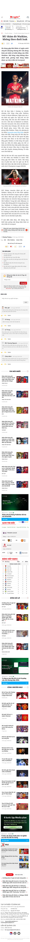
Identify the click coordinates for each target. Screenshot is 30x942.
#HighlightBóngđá (17, 24)
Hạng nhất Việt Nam (21, 527)
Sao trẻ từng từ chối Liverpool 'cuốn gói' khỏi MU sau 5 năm (8, 805)
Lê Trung (7, 330)
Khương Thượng (7, 237)
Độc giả (7, 308)
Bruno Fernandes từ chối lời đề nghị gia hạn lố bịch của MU (8, 782)
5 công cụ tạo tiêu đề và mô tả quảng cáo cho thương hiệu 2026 (14, 679)
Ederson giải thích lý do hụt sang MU (8, 737)
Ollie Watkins (11, 240)
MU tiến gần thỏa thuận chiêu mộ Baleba (8, 770)
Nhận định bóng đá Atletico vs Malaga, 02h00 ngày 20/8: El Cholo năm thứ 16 (15, 895)
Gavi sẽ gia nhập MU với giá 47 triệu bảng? (8, 793)
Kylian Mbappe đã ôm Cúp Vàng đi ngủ (9, 857)
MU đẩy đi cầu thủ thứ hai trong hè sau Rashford (14, 263)
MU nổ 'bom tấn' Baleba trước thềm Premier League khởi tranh (8, 693)
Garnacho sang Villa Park (15, 132)
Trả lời (9, 315)
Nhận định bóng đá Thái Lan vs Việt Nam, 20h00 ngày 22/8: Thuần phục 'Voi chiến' (8, 469)
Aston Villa (19, 240)
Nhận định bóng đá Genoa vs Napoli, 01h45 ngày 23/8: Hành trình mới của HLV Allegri (8, 378)
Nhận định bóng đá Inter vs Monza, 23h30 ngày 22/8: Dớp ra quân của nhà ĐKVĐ (8, 483)
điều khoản (8, 288)
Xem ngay (5, 519)
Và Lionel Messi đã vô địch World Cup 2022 (9, 864)
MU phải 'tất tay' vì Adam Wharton (7, 715)
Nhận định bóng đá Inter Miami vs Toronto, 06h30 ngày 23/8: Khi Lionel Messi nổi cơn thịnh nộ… (8, 424)
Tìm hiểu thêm (5, 840)
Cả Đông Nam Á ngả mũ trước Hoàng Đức (8, 603)
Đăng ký (23, 283)
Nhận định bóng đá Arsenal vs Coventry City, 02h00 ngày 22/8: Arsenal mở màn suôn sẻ (8, 646)
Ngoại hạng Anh (15, 564)
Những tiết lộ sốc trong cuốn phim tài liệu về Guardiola (8, 632)
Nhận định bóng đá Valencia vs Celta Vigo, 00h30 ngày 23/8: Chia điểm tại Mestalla (8, 440)
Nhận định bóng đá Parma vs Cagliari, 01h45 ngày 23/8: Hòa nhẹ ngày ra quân (8, 454)
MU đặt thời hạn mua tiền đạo (12, 257)
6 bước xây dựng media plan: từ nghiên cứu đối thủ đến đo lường (14, 836)
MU (5, 240)
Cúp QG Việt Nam (11, 527)
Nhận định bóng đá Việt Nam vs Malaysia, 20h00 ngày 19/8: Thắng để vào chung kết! (8, 617)
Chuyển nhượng (8, 33)
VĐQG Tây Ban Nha (6, 399)
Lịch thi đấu (8, 523)
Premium (12, 21)
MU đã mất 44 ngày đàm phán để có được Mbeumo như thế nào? (15, 267)
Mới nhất (5, 21)
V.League (4, 527)
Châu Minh (8, 356)
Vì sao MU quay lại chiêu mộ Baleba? (7, 759)
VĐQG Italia (4, 383)
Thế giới (4, 430)
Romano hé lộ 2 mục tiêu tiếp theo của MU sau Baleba (8, 749)
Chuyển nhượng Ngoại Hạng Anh (22, 33)
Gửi (26, 302)
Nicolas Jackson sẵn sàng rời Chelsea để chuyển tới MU (14, 254)
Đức (3, 414)
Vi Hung (7, 319)
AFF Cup (4, 473)
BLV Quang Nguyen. (11, 343)
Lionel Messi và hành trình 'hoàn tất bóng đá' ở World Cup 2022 (9, 849)
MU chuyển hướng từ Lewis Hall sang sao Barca (7, 727)
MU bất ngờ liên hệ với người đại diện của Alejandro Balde (8, 705)
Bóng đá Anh (20, 21)
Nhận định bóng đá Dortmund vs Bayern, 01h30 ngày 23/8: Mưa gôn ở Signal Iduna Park (8, 409)
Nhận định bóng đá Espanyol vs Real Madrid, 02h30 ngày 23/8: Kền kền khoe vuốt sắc (8, 394)
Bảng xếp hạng (10, 559)
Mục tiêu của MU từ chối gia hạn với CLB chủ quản (16, 260)
